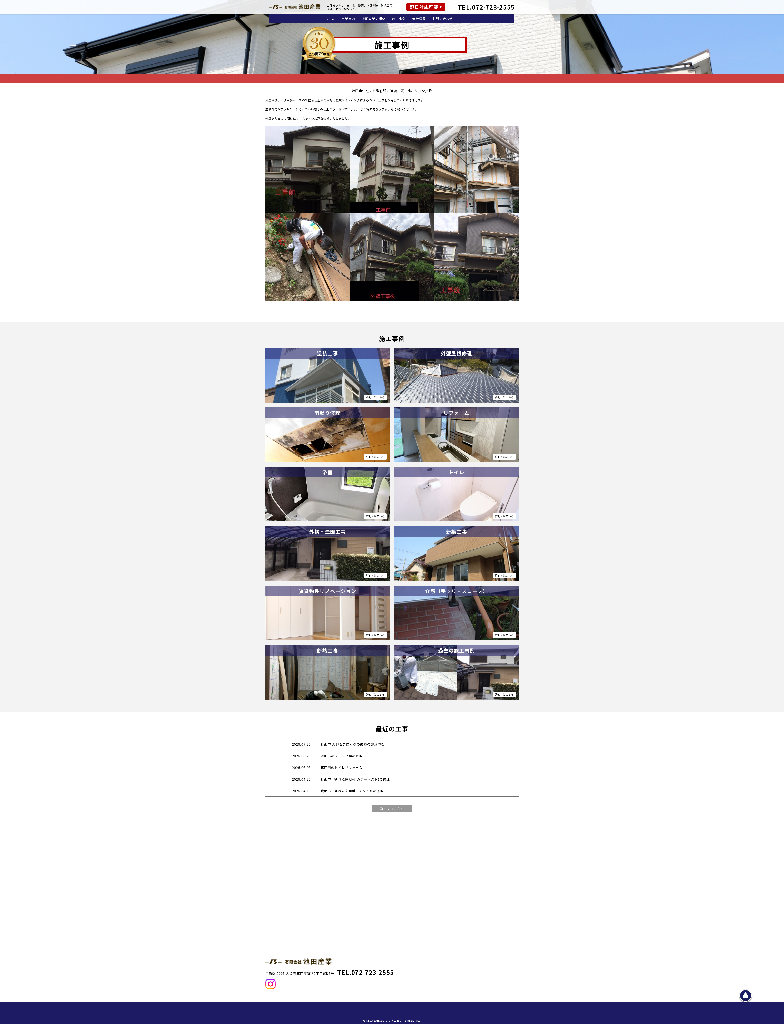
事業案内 (348, 18)
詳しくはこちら (392, 808)
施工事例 (399, 18)
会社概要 (419, 18)
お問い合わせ (442, 18)
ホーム (330, 18)
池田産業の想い (373, 18)
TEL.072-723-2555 (486, 6)
